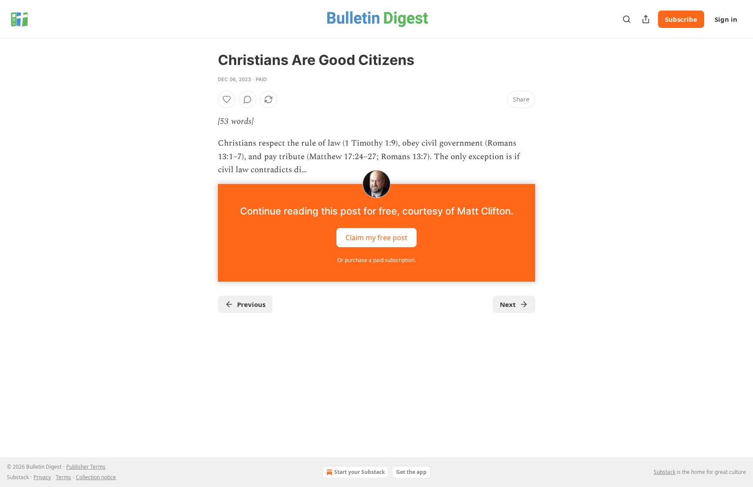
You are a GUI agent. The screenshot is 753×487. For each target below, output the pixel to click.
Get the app (411, 472)
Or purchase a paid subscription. (376, 260)
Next (508, 304)
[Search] (626, 19)
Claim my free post (376, 237)
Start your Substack (359, 472)
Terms (63, 477)
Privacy (42, 477)
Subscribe (681, 19)
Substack (664, 472)
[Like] (226, 99)
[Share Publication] (646, 19)
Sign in (726, 19)
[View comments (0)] (247, 99)
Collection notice (96, 477)
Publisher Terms (85, 466)
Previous (251, 304)
